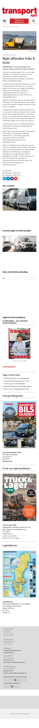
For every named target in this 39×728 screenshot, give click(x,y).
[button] (4, 21)
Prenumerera (15, 677)
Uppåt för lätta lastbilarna (14, 317)
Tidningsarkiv (9, 367)
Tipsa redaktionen (14, 683)
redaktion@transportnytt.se (12, 650)
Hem (4, 27)
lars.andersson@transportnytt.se (14, 662)
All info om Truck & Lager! (11, 538)
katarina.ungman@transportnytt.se (15, 673)
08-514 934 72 (8, 671)
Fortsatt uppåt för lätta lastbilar (17, 231)
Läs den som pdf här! (10, 536)
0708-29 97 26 (8, 660)
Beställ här (6, 612)
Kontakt (6, 683)
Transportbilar (9, 55)
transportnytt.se (9, 652)
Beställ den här (7, 461)
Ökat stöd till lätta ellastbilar (15, 272)
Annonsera (23, 677)
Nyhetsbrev (7, 677)
